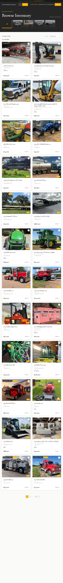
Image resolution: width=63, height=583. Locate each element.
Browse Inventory (34, 4)
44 (35, 496)
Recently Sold (42, 4)
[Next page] (39, 496)
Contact (58, 4)
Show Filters (6, 36)
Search (25, 4)
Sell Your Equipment (49, 4)
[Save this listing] (29, 44)
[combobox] (55, 36)
